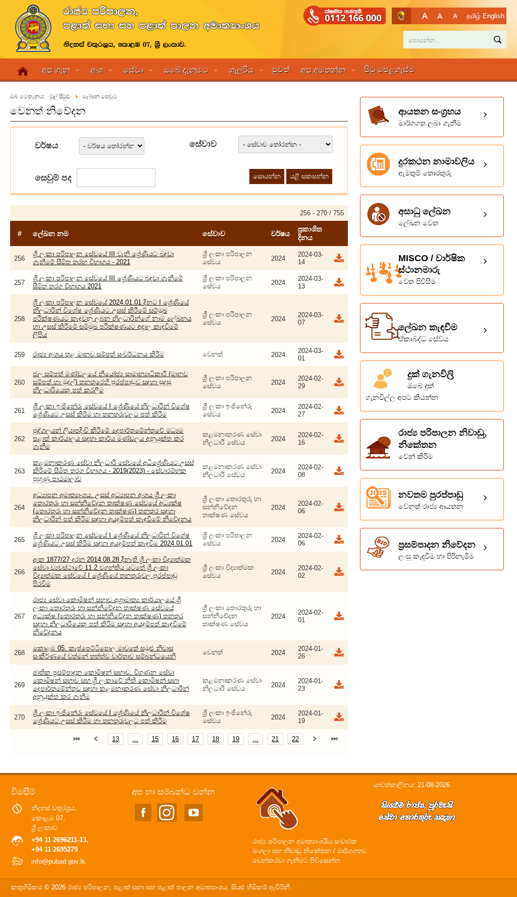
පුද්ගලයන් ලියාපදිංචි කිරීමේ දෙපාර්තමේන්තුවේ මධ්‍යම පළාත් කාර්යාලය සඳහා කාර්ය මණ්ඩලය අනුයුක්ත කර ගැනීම (108, 438)
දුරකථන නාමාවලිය (436, 166)
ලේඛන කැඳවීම (427, 332)
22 (295, 739)
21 (275, 739)
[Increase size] (425, 16)
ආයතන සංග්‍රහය (429, 116)
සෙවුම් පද (53, 178)
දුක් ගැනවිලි (410, 385)
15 (155, 739)
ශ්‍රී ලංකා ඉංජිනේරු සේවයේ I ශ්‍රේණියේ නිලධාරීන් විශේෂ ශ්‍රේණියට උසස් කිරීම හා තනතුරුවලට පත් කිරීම (111, 410)
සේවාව (203, 144)
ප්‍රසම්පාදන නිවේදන (437, 550)
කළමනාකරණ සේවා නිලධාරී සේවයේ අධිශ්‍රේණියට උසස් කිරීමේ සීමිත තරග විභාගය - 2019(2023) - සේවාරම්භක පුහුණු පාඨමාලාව (113, 471)
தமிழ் (474, 16)
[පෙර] (95, 739)
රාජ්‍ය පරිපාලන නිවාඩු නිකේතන (441, 444)
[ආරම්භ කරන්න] (76, 739)
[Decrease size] (455, 16)
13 (115, 739)
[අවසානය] (334, 739)
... (135, 739)
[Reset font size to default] (440, 16)
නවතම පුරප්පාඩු (430, 500)
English (493, 16)
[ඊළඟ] (315, 739)
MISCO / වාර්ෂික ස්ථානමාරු (431, 269)
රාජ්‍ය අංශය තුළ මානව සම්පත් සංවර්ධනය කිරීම (98, 354)
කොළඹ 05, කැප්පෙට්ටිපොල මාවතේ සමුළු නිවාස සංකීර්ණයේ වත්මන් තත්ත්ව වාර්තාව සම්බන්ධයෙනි (104, 652)
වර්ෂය (46, 145)
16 (175, 739)
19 (235, 739)
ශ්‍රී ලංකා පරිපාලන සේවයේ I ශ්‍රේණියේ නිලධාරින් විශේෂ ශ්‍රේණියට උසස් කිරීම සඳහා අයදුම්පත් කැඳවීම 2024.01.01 (112, 539)
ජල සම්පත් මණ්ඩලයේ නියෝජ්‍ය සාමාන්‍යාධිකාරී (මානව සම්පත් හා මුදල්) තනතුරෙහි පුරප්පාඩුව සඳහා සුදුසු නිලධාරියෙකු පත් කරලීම (110, 382)
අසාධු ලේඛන (424, 216)
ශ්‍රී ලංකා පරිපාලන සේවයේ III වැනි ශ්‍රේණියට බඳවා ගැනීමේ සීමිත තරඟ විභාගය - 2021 (103, 258)
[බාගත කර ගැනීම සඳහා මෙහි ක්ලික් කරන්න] (338, 261)
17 (195, 739)
